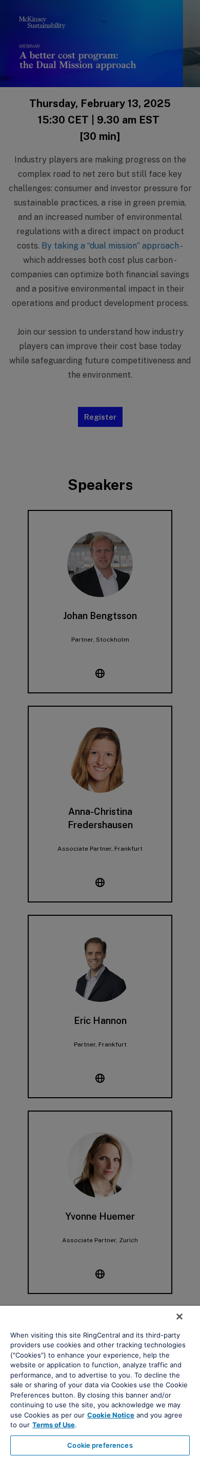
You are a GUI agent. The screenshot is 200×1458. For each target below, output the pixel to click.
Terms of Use (53, 1425)
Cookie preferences (99, 1445)
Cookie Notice (110, 1415)
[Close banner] (179, 1316)
